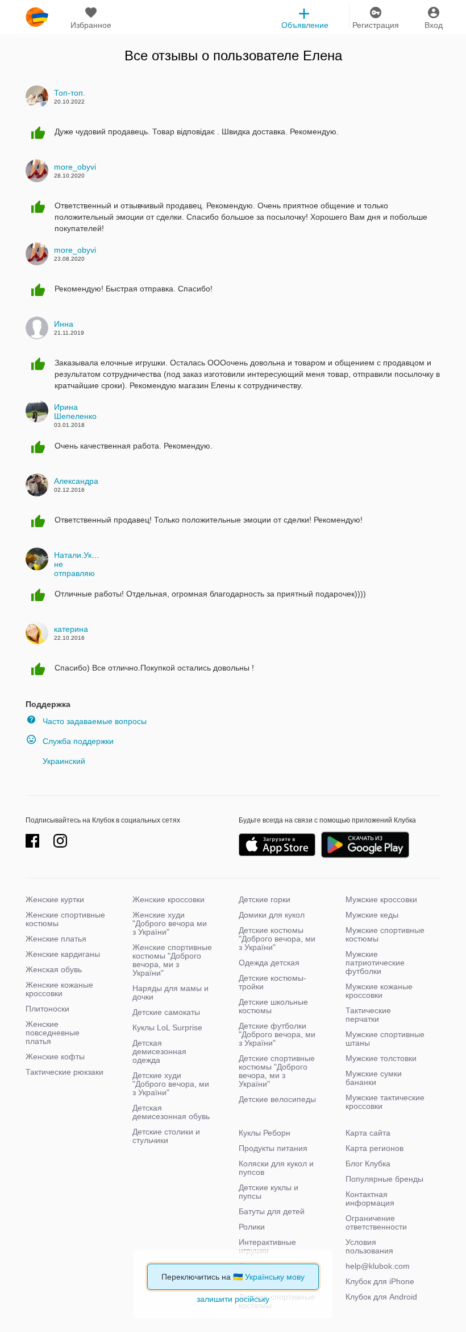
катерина (71, 629)
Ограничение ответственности (376, 1222)
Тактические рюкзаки (64, 1071)
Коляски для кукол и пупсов (276, 1168)
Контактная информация (370, 1198)
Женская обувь (54, 969)
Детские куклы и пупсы (268, 1192)
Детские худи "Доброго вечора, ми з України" (170, 1084)
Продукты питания (273, 1148)
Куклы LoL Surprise (167, 1027)
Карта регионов (374, 1148)
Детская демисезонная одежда (159, 1051)
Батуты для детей (272, 1211)
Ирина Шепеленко (75, 411)
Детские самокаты (166, 1012)
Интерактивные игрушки (267, 1246)
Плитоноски (47, 1008)
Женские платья (56, 938)
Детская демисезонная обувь (171, 1112)
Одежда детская (269, 962)
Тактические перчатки (368, 1014)
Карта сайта (368, 1132)
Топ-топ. (69, 92)
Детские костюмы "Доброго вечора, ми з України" (277, 939)
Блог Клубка (368, 1163)
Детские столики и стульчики (166, 1136)
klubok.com (37, 17)
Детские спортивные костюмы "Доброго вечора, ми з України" (277, 1071)
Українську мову (275, 1276)
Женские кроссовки (168, 899)
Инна (63, 323)
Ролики (252, 1226)
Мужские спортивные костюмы (385, 934)
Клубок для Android (381, 1296)
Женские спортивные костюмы (65, 919)
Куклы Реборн (264, 1132)
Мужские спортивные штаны (385, 1038)
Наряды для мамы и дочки (170, 992)
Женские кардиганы (63, 954)
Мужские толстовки (381, 1058)
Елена (322, 55)
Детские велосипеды (277, 1099)
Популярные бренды (384, 1178)
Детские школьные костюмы (273, 1006)
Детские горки (264, 899)
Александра (76, 481)
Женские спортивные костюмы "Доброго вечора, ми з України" (172, 960)
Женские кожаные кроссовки (59, 989)
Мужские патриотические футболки (375, 962)
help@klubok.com (378, 1266)
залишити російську (233, 1299)
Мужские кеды (372, 914)
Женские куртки (55, 899)
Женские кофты (55, 1056)
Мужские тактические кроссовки (385, 1102)
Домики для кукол (272, 914)
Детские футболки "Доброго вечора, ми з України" (277, 1034)
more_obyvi (75, 166)
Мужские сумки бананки (374, 1078)
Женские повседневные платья (53, 1032)
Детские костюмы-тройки (272, 982)
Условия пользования (369, 1246)
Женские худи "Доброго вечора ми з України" (169, 923)
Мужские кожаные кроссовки (379, 991)
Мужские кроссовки (381, 899)
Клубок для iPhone (380, 1281)
